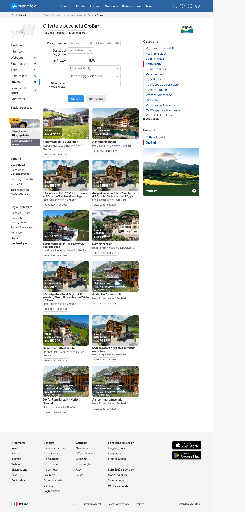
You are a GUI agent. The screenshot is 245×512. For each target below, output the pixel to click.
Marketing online (117, 474)
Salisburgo (76, 15)
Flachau (15, 238)
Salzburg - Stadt (20, 212)
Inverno (66, 6)
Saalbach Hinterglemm (18, 220)
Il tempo (95, 6)
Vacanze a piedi (156, 53)
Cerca (75, 98)
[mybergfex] (197, 6)
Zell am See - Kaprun (23, 227)
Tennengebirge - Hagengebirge (20, 191)
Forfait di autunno (157, 90)
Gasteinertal (18, 164)
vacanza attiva (155, 59)
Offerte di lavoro (85, 453)
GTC (74, 503)
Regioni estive (52, 453)
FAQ (78, 469)
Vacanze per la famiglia (160, 48)
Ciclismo (48, 485)
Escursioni (49, 474)
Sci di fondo (51, 464)
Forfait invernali (156, 69)
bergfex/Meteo (117, 458)
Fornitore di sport (118, 485)
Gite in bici (152, 100)
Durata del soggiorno (59, 52)
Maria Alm (16, 232)
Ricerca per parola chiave (57, 85)
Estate (80, 6)
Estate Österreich (60, 15)
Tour (148, 6)
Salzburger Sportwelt (23, 179)
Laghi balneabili (53, 491)
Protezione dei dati (92, 503)
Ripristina (96, 98)
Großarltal (89, 15)
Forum (79, 474)
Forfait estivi (154, 64)
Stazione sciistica (21, 107)
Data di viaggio (56, 43)
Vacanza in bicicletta (159, 115)
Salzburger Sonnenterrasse (20, 171)
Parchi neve (51, 469)
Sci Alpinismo (51, 458)
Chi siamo (81, 458)
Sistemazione (131, 6)
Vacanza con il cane (158, 105)
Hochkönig (17, 184)
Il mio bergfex (84, 464)
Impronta (140, 503)
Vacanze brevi (155, 74)
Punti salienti (18, 480)
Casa (46, 15)
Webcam (111, 6)
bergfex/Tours (116, 448)
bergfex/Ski (115, 453)
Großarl (151, 142)
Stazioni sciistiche (54, 448)
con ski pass (154, 79)
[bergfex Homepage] (23, 6)
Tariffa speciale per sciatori (163, 84)
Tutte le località (155, 137)
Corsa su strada (53, 480)
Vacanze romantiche (159, 95)
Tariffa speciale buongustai (163, 110)
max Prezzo (58, 60)
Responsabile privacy (118, 503)
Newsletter (82, 448)
